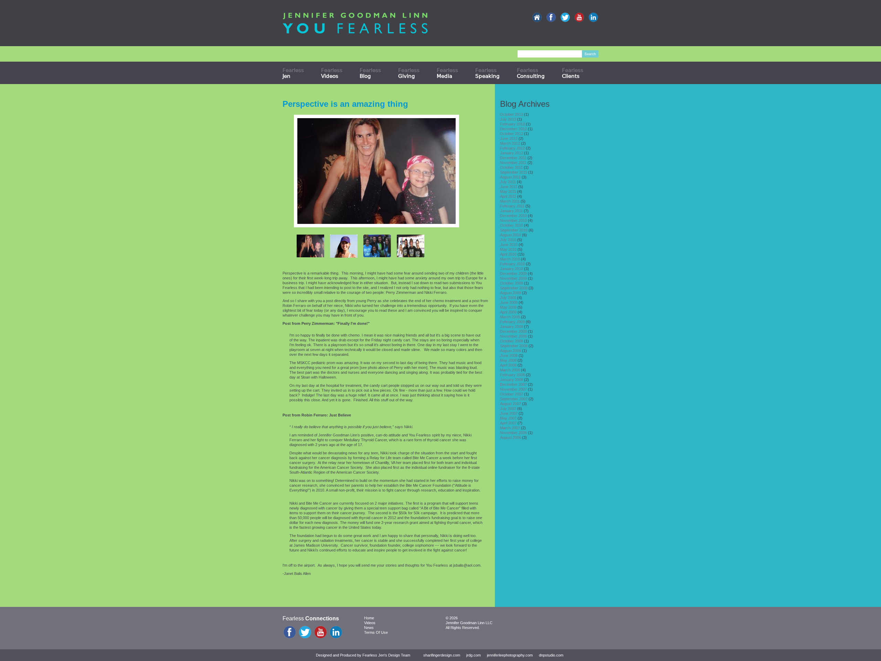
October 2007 (511, 394)
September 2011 (513, 172)
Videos (369, 623)
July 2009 (508, 298)
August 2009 (510, 293)
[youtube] (579, 17)
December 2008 (513, 331)
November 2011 (513, 163)
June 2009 (509, 302)
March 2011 (510, 201)
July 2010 (508, 240)
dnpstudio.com (551, 655)
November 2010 (513, 220)
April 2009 (508, 312)
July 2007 (508, 408)
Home (369, 618)
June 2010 (509, 244)
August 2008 (510, 351)
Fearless (293, 73)
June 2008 (509, 355)
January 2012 (511, 153)
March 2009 (510, 317)
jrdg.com (473, 655)
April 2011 (508, 196)
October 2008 (511, 341)
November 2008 (513, 336)
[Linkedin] (593, 17)
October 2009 (511, 283)
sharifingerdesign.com (441, 655)
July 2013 (508, 119)
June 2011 (508, 187)
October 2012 (511, 134)
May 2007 (508, 418)
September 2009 (514, 288)
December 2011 (513, 158)
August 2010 (510, 235)
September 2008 (514, 346)
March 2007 (510, 428)
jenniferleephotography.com (510, 655)
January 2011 (511, 211)
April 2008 (508, 365)
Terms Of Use (376, 632)
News (369, 628)
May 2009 (508, 307)
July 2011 (508, 182)
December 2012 (513, 129)
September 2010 (514, 230)
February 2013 (512, 124)
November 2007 (513, 389)
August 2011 (510, 177)
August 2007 (510, 404)
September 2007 (514, 399)
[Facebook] (551, 17)
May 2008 (508, 360)
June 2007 (509, 413)
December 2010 (513, 216)
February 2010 (512, 264)
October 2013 (511, 114)
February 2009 (512, 322)
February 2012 (512, 148)
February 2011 (512, 206)
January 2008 (511, 380)
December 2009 (513, 273)
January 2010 (511, 269)
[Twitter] (565, 17)
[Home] (537, 17)
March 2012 (510, 143)
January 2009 (511, 326)
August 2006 (510, 437)
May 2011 (508, 191)
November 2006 (513, 433)
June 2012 (509, 138)
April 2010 (508, 254)
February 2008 (512, 375)
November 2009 (513, 278)
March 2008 (510, 370)
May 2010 (508, 249)
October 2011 (511, 167)
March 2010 (510, 259)
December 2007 (513, 384)
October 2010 (511, 225)
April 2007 (508, 423)
